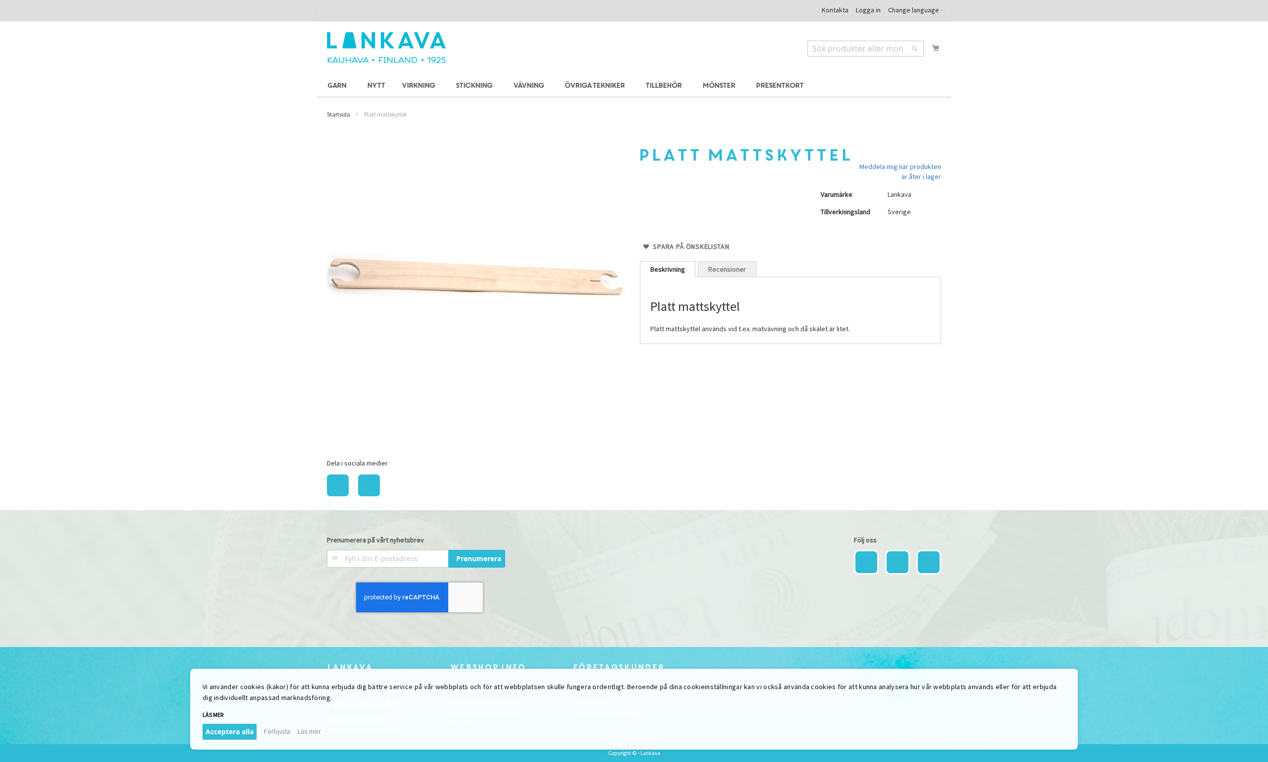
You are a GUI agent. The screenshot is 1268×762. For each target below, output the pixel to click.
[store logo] (386, 47)
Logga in (868, 9)
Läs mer (309, 731)
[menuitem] (338, 86)
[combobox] (865, 49)
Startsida (338, 114)
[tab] (667, 269)
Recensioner (727, 269)
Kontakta (835, 9)
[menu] (634, 86)
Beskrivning (667, 269)
